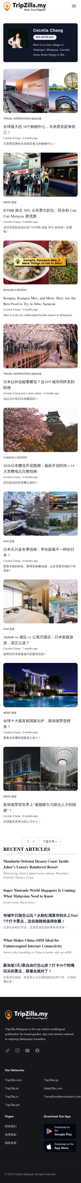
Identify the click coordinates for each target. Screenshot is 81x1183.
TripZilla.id (11, 1088)
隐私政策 (11, 1142)
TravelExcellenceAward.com (62, 1096)
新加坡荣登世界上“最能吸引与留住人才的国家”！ (39, 807)
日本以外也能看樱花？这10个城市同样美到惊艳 (38, 384)
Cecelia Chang (11, 138)
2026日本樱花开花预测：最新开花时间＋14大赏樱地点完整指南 (38, 468)
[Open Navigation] (74, 6)
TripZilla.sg (51, 1080)
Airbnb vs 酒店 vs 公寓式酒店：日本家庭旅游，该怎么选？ (38, 639)
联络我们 (11, 1126)
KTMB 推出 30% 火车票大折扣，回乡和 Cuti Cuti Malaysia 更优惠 (39, 213)
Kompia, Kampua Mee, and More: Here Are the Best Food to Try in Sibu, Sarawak (39, 300)
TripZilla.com (13, 1080)
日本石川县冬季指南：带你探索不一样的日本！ (38, 552)
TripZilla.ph (12, 1104)
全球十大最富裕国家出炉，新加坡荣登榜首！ (37, 723)
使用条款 (11, 1134)
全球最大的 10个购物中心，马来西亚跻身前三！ (39, 129)
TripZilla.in (11, 1096)
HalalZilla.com (53, 1088)
